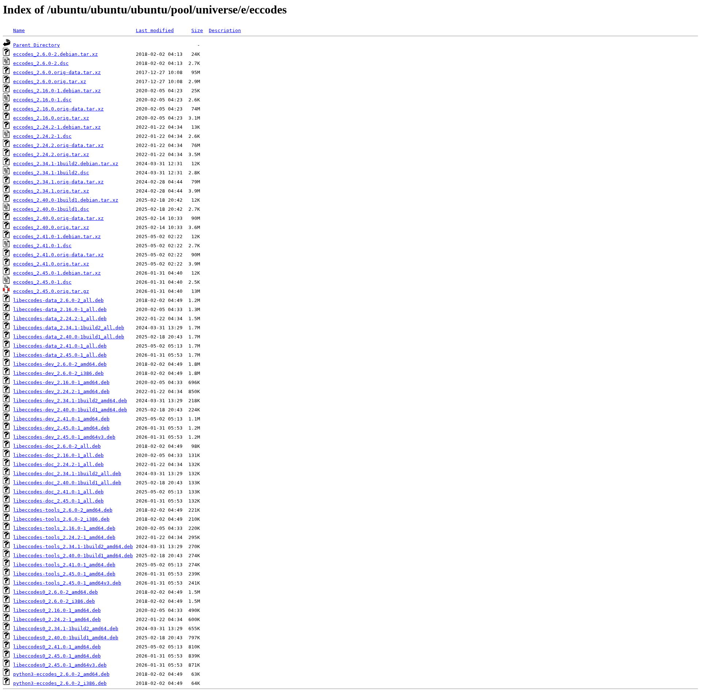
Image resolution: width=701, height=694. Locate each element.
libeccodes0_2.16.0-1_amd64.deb (57, 610)
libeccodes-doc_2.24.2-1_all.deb (58, 464)
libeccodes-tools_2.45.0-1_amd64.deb (64, 574)
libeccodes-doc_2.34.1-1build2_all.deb (67, 473)
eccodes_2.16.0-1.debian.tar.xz (57, 90)
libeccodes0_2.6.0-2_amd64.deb (55, 592)
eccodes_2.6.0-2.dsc (41, 63)
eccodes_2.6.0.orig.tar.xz (49, 81)
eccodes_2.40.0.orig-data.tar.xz (58, 218)
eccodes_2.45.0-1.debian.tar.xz (57, 273)
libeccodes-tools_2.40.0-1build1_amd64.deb (73, 555)
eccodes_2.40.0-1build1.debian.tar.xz (65, 200)
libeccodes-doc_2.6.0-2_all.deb (57, 446)
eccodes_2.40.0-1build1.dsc (51, 209)
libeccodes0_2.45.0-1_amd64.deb (57, 656)
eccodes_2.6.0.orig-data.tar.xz (57, 72)
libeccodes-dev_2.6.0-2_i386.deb (58, 373)
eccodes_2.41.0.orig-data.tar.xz (58, 254)
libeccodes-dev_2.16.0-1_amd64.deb (61, 382)
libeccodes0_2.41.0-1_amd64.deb (57, 647)
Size (197, 30)
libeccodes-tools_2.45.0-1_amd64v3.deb (67, 583)
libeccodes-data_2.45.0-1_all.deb (60, 355)
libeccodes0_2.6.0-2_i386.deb (54, 601)
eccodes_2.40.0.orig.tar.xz (51, 227)
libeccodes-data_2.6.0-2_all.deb (58, 300)
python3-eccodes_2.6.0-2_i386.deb (60, 683)
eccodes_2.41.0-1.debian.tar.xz (57, 236)
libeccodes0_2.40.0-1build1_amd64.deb (65, 637)
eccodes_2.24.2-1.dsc (42, 136)
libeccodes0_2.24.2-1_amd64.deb (57, 619)
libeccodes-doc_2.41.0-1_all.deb (58, 492)
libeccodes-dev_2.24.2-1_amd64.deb (61, 391)
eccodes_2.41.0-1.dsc (42, 245)
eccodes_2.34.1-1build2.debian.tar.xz (65, 163)
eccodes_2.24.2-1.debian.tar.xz (57, 127)
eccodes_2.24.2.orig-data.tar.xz (58, 145)
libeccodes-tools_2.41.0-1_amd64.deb (64, 564)
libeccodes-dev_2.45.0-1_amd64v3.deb (64, 437)
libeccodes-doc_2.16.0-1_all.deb (58, 455)
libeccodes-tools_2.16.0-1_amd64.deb (64, 528)
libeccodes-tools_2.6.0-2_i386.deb (61, 519)
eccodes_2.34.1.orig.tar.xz (51, 191)
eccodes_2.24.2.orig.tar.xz (51, 154)
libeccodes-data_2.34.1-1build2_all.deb (68, 327)
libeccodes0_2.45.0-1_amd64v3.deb (60, 665)
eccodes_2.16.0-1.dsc (42, 99)
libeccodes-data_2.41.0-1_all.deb (60, 346)
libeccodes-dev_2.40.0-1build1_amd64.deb (70, 409)
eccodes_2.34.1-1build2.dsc (51, 172)
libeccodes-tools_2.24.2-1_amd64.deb (64, 537)
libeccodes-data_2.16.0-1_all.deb (60, 309)
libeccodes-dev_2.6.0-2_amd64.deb (60, 364)
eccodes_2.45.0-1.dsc (42, 282)
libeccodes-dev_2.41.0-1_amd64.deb (61, 419)
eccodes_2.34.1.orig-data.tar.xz (58, 182)
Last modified (155, 30)
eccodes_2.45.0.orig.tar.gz (51, 291)
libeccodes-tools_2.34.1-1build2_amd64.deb (73, 546)
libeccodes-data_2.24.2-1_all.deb (60, 318)
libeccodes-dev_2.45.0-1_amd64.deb (61, 428)
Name (19, 30)
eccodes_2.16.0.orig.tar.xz (51, 118)
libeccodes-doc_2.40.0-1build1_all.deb (67, 482)
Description (225, 30)
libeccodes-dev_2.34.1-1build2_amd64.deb (70, 400)
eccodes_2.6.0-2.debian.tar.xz (55, 54)
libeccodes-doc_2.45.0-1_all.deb (58, 501)
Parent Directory (36, 45)
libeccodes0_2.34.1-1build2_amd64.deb (65, 628)
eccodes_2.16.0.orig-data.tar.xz (58, 109)
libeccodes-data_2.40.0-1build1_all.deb (68, 337)
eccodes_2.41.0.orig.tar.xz (51, 264)
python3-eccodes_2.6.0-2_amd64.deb (61, 674)
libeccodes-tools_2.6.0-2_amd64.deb (62, 510)
